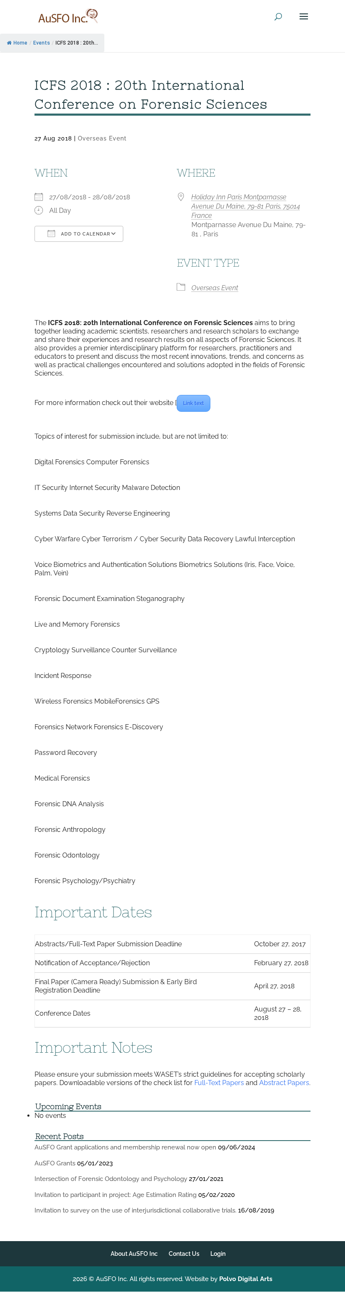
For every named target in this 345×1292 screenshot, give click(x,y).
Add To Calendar (84, 234)
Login (218, 1253)
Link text (193, 403)
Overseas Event (102, 138)
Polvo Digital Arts (245, 1279)
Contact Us (184, 1253)
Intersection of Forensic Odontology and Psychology (110, 1179)
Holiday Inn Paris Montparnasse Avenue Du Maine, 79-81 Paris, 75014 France (245, 206)
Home (20, 43)
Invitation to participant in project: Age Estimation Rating (115, 1195)
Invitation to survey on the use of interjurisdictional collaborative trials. (135, 1210)
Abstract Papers (284, 1083)
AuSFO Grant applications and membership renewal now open (125, 1147)
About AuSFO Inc (134, 1253)
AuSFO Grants (54, 1163)
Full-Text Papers (219, 1083)
